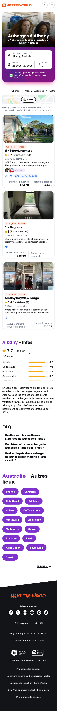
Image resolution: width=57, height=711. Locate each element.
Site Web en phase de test (21, 690)
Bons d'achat (40, 683)
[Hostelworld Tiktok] (46, 612)
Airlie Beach (13, 547)
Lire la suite (47, 110)
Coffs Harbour (31, 510)
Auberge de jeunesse (15, 147)
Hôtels (44, 633)
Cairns (32, 529)
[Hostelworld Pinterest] (39, 612)
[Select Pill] (45, 5)
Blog (12, 633)
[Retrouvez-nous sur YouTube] (32, 612)
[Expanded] (6, 90)
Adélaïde (33, 501)
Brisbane (11, 538)
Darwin (10, 557)
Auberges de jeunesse (27, 633)
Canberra (30, 491)
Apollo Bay (34, 519)
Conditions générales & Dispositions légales (28, 676)
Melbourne (12, 529)
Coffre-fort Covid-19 (27, 176)
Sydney (10, 491)
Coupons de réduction (21, 683)
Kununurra (12, 519)
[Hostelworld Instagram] (25, 612)
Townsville (36, 547)
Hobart (10, 510)
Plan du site (43, 690)
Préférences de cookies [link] (28, 697)
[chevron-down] (29, 353)
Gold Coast (12, 501)
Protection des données (28, 669)
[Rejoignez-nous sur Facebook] (11, 612)
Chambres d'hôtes (22, 640)
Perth (29, 538)
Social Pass (38, 640)
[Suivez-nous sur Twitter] (18, 612)
